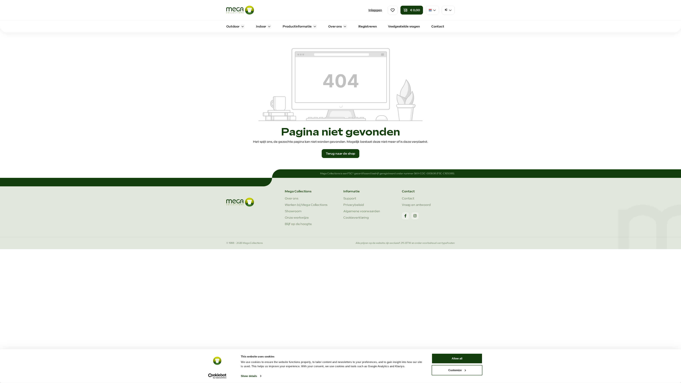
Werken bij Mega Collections (306, 205)
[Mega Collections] (240, 10)
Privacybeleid (353, 205)
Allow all (457, 358)
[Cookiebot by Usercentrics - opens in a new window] (217, 376)
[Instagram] (415, 215)
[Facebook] (405, 215)
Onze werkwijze (297, 217)
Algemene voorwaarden (361, 211)
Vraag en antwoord (416, 205)
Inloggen (375, 10)
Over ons (291, 198)
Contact (408, 198)
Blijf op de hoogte (298, 224)
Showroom (293, 211)
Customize (455, 369)
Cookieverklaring (356, 217)
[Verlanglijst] (393, 10)
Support (349, 198)
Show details (249, 376)
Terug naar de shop (340, 153)
